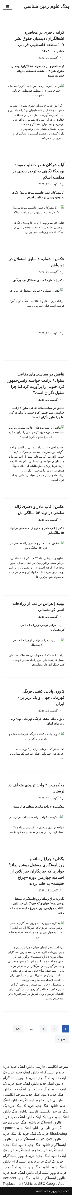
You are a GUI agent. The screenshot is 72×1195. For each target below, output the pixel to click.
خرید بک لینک (25, 1106)
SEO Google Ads (51, 1184)
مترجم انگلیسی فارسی (51, 1067)
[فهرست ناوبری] (7, 6)
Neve (65, 1191)
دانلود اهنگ (19, 1111)
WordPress (43, 1191)
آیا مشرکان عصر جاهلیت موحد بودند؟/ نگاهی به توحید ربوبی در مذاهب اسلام (38, 171)
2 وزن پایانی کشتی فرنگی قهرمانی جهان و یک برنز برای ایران (40, 697)
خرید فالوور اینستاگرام (19, 1078)
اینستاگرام (56, 1150)
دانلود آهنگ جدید (22, 1173)
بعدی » (62, 1039)
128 (18, 1028)
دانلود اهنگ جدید (22, 1067)
